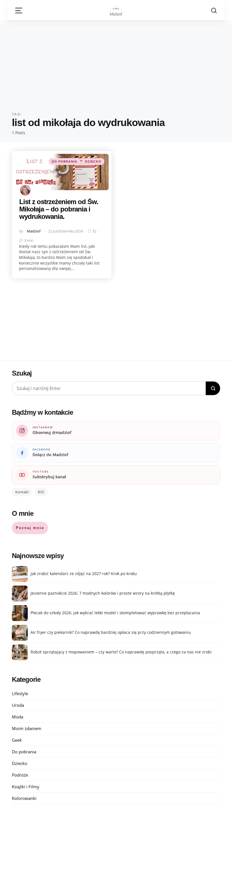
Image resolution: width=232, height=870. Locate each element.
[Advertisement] (116, 63)
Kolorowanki (24, 798)
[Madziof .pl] (116, 10)
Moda (17, 717)
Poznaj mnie (30, 528)
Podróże (20, 775)
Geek (17, 740)
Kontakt (22, 491)
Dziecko (93, 161)
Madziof (33, 231)
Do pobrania (64, 161)
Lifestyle (20, 693)
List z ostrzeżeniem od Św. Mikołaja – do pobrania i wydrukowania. (58, 209)
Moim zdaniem (26, 728)
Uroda (18, 705)
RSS (41, 491)
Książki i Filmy (25, 786)
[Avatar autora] (25, 190)
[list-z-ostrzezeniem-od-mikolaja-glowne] (62, 172)
